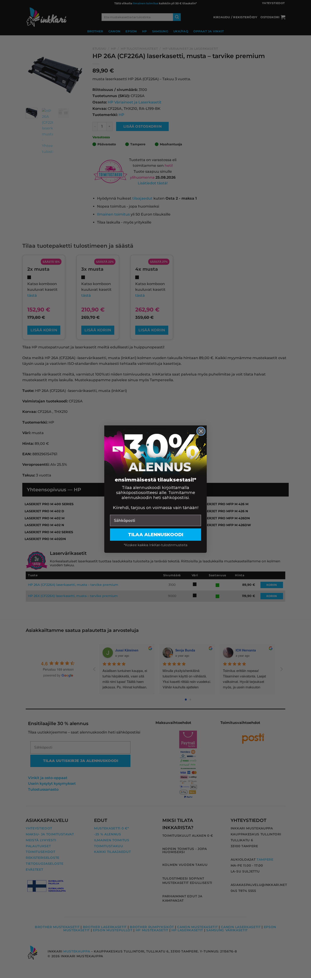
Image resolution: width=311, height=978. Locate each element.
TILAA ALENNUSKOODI (155, 534)
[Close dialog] (201, 431)
